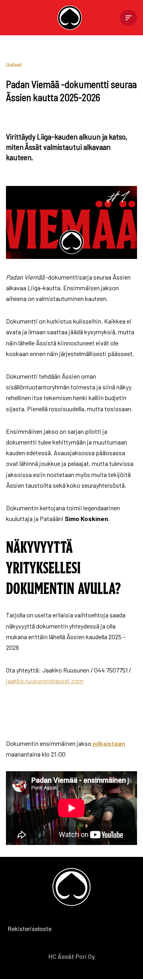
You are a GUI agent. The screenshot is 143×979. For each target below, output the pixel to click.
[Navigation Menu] (128, 18)
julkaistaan (109, 743)
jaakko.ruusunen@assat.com (44, 680)
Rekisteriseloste (18, 928)
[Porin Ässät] (72, 18)
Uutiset (14, 64)
